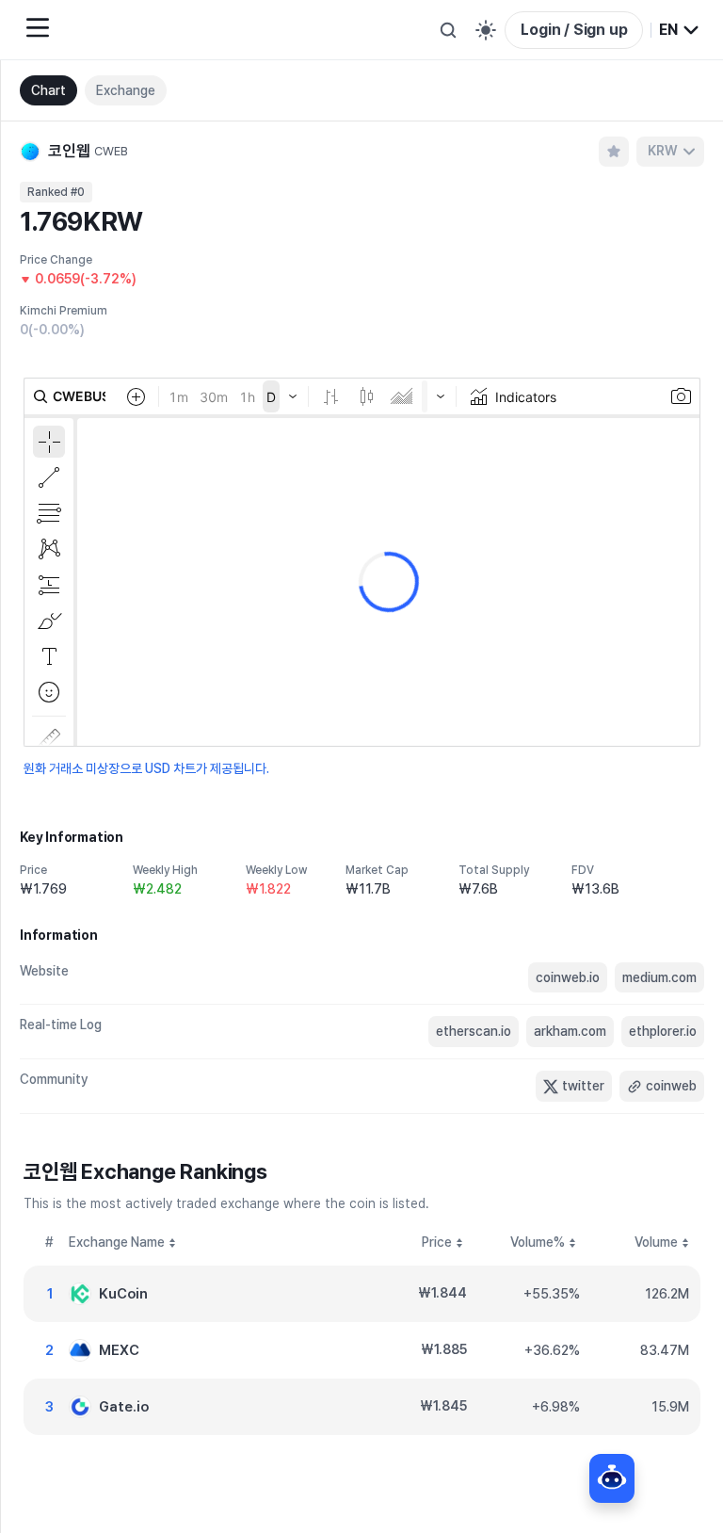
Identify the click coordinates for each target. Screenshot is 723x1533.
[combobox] (679, 30)
